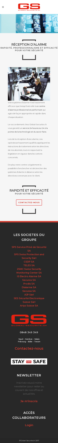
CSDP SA (29, 261)
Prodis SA (29, 283)
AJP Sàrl (29, 294)
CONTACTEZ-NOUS (29, 202)
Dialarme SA (29, 287)
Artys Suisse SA (29, 305)
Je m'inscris (29, 401)
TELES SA (29, 265)
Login (29, 425)
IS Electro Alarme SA (29, 276)
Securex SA (29, 280)
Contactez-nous (29, 348)
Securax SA (29, 291)
